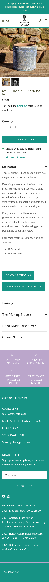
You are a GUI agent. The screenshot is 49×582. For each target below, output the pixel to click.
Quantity (7, 121)
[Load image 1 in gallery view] (24, 52)
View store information (15, 157)
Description (9, 166)
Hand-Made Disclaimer (19, 326)
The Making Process (17, 315)
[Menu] (3, 20)
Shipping (22, 105)
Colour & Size (12, 337)
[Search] (9, 20)
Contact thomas (18, 275)
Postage (7, 303)
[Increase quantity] (16, 127)
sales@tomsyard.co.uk (14, 413)
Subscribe (24, 486)
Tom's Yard (14, 572)
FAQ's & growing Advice (24, 286)
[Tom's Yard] (24, 20)
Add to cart (25, 139)
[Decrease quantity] (5, 127)
